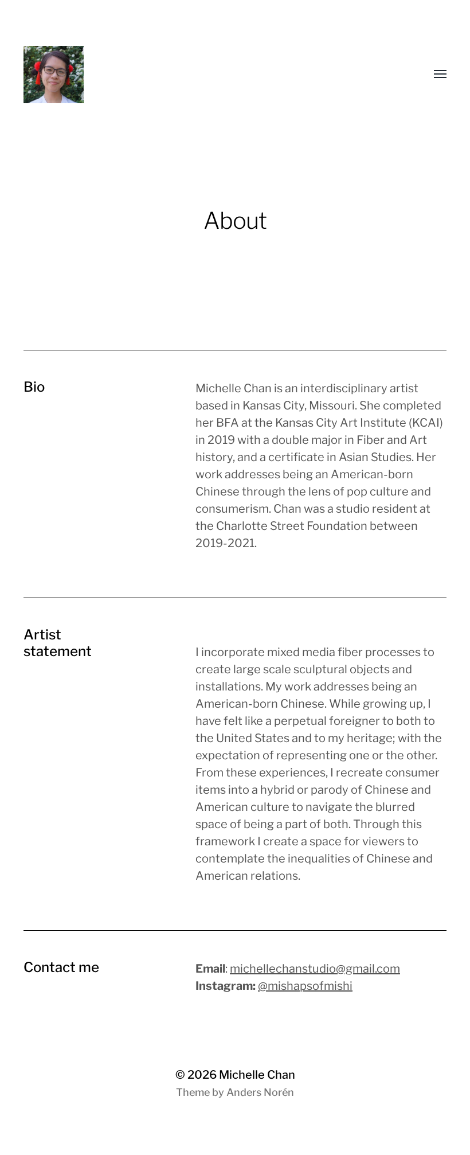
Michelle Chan (257, 1075)
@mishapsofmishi (305, 986)
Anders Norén (260, 1092)
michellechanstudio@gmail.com (315, 968)
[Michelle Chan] (132, 74)
